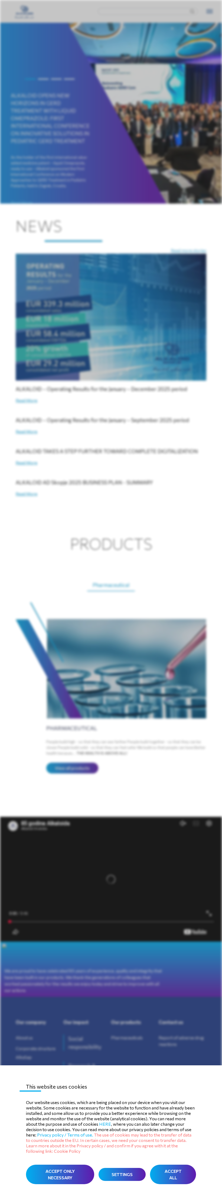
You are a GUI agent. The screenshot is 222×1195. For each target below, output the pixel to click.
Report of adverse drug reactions (181, 1041)
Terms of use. (80, 1134)
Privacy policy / (52, 1134)
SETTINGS (122, 1174)
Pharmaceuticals (127, 1037)
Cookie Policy (67, 1151)
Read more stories (188, 250)
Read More (21, 202)
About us (24, 1037)
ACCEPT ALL (173, 1174)
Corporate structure (36, 1048)
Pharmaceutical (111, 585)
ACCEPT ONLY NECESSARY (60, 1174)
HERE (105, 1124)
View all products (72, 767)
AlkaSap (24, 1057)
